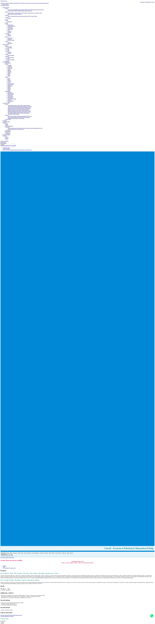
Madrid (34, 128)
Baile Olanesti (10, 94)
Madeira (9, 35)
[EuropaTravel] (3, 1)
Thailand (9, 52)
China (30, 106)
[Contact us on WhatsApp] (152, 616)
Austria (6, 22)
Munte (6, 77)
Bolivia (15, 106)
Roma (13, 129)
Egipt (6, 36)
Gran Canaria (10, 29)
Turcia (6, 11)
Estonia (19, 107)
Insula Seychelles (11, 59)
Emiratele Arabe (8, 46)
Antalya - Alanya (14, 12)
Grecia (6, 8)
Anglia (21, 105)
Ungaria (24, 113)
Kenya (14, 109)
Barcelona (12, 128)
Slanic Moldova (11, 101)
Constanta (10, 65)
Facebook (41, 3)
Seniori (6, 124)
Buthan (21, 106)
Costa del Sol (10, 28)
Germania (15, 117)
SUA (9, 113)
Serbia (17, 118)
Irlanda (24, 108)
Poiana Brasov (10, 84)
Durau (9, 82)
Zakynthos (30, 10)
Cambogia (25, 106)
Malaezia (14, 110)
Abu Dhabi (10, 47)
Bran (9, 78)
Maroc (17, 110)
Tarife (4, 566)
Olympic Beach (41, 9)
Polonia (11, 111)
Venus (9, 76)
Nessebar (20, 16)
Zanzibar (17, 114)
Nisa (39, 128)
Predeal (9, 89)
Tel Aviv (16, 129)
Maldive (6, 54)
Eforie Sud (10, 68)
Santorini (19, 10)
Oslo (41, 128)
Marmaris (20, 14)
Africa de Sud (10, 105)
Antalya (9, 12)
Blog (24, 3)
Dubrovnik (10, 21)
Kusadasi (16, 14)
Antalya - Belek (21, 12)
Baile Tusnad (10, 97)
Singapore (21, 111)
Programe (5, 122)
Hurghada (10, 39)
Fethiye (12, 14)
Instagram (45, 3)
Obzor (30, 16)
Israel (30, 108)
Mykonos (32, 9)
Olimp (9, 73)
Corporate (27, 3)
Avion (6, 104)
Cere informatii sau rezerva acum (9, 568)
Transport (5, 135)
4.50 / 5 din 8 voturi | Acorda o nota (7, 557)
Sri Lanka (28, 111)
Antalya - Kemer (27, 12)
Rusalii (6, 123)
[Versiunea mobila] (154, 2)
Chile (28, 106)
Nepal (23, 110)
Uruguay (27, 113)
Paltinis (9, 88)
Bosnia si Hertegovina (18, 116)
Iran (21, 108)
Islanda (27, 108)
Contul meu (2, 3)
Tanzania (7, 60)
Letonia (19, 109)
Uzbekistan (10, 114)
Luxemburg (26, 109)
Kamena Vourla (21, 9)
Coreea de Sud (10, 107)
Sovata (9, 102)
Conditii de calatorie (9, 3)
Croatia (6, 20)
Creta (11, 9)
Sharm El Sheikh (11, 40)
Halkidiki (16, 9)
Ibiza (9, 30)
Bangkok (9, 53)
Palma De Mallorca (11, 26)
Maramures (10, 85)
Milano (37, 128)
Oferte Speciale (3, 143)
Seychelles (7, 58)
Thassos (25, 10)
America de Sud (16, 105)
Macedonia (27, 117)
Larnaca (23, 128)
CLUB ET (21, 3)
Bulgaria (7, 15)
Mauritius (7, 56)
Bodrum (9, 14)
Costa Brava (10, 27)
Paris (9, 129)
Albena (9, 16)
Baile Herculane (11, 93)
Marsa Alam (10, 37)
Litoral (6, 64)
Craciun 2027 (8, 133)
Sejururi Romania (6, 61)
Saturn (9, 74)
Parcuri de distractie (9, 126)
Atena (9, 128)
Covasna (9, 81)
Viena (22, 129)
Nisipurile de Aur (25, 16)
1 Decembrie (7, 130)
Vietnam (14, 114)
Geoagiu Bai (10, 95)
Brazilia (18, 106)
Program (4, 565)
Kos (29, 9)
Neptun (9, 72)
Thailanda (7, 51)
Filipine (22, 107)
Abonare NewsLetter (4, 141)
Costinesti (10, 66)
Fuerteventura (10, 24)
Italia (9, 109)
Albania (9, 116)
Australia (28, 105)
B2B (17, 3)
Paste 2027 (7, 132)
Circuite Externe (6, 103)
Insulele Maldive (11, 55)
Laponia (9, 18)
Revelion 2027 (8, 119)
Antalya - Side (39, 12)
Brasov (9, 79)
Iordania (19, 108)
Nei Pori (35, 9)
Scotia (18, 111)
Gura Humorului (11, 83)
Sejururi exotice (6, 44)
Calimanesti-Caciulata (12, 98)
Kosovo (23, 117)
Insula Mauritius (11, 57)
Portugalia (7, 33)
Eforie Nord (10, 67)
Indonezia (7, 48)
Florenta (20, 128)
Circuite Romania (6, 121)
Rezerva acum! (151, 2)
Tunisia (6, 41)
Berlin (15, 128)
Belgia (12, 106)
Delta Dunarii (8, 62)
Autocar (6, 115)
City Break (7, 127)
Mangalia (9, 71)
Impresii (14, 3)
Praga (11, 129)
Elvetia (9, 117)
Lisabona (27, 128)
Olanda (29, 110)
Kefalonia (26, 9)
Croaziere (5, 120)
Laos (17, 109)
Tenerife (9, 32)
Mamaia (9, 70)
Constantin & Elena (14, 16)
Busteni (9, 80)
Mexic (20, 110)
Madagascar (10, 110)
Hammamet (10, 43)
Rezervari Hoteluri (6, 134)
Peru (9, 111)
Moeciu (9, 86)
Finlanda (7, 17)
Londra (30, 128)
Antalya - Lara (33, 12)
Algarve (9, 34)
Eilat (18, 128)
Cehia (27, 116)
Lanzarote (10, 31)
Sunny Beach (34, 16)
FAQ (30, 3)
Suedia (11, 113)
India (12, 108)
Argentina (24, 105)
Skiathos (22, 10)
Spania (6, 23)
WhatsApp (36, 3)
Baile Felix (10, 92)
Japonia (11, 109)
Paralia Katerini (11, 10)
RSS (48, 3)
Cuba (6, 45)
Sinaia (9, 90)
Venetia (19, 129)
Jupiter (9, 69)
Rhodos (15, 10)
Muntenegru (10, 118)
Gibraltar (9, 108)
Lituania (22, 109)
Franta (6, 19)
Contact (32, 3)
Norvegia (26, 110)
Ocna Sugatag (10, 96)
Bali (8, 49)
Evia (13, 9)
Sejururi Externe (6, 7)
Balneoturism (7, 91)
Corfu (9, 9)
